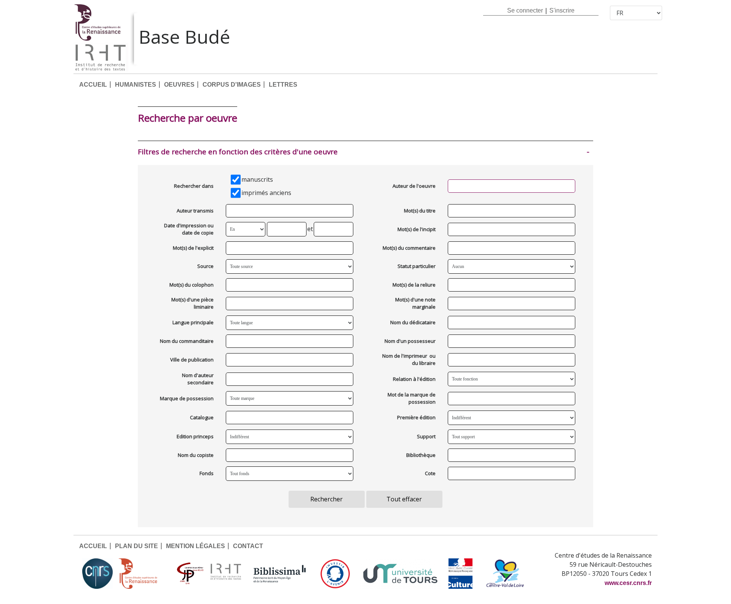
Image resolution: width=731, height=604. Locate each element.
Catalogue (202, 417)
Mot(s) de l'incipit (416, 229)
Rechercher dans (194, 185)
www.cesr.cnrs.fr (628, 583)
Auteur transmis (195, 210)
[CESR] (143, 573)
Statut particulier (416, 266)
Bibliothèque (421, 455)
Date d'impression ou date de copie (189, 229)
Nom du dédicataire (413, 322)
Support (426, 436)
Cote (430, 473)
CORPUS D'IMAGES (232, 84)
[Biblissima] (280, 573)
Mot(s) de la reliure (414, 284)
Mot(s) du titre (420, 210)
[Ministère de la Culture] (460, 573)
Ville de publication (192, 359)
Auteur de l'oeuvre (414, 185)
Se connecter (525, 10)
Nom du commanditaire (187, 341)
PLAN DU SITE (136, 546)
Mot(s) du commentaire (409, 247)
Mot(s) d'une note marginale (415, 303)
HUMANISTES (135, 84)
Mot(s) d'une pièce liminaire (192, 303)
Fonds (207, 473)
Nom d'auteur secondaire (198, 379)
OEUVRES (179, 84)
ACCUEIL (93, 84)
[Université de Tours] (400, 573)
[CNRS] (97, 573)
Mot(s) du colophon (191, 284)
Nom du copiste (196, 455)
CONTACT (248, 546)
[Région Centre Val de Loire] (505, 573)
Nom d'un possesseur (410, 341)
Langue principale (193, 322)
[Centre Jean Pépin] (189, 573)
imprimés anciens (266, 193)
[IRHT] (226, 573)
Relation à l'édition (414, 379)
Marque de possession (187, 398)
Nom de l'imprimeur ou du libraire (409, 359)
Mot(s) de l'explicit (193, 247)
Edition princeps (195, 436)
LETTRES (283, 84)
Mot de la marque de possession (412, 398)
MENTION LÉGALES (195, 546)
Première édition (416, 417)
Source (205, 266)
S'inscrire (562, 10)
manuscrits (257, 179)
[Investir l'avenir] (335, 573)
